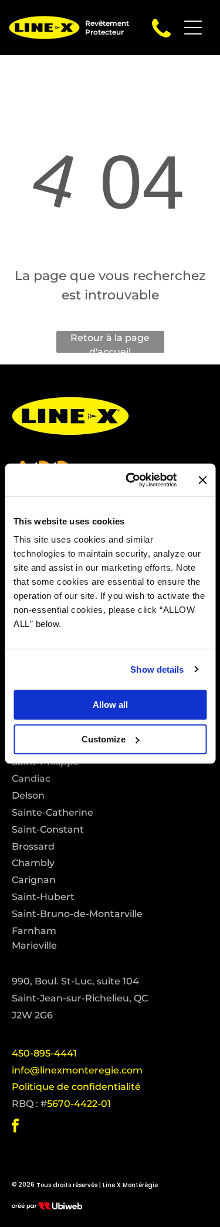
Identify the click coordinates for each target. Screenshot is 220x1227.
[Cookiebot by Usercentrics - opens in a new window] (131, 480)
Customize (104, 739)
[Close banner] (202, 480)
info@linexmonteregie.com (77, 1070)
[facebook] (15, 1127)
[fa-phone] (161, 37)
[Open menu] (193, 27)
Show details (157, 669)
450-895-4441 (44, 1053)
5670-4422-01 (79, 1103)
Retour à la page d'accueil (110, 342)
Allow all (110, 705)
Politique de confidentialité (76, 1086)
